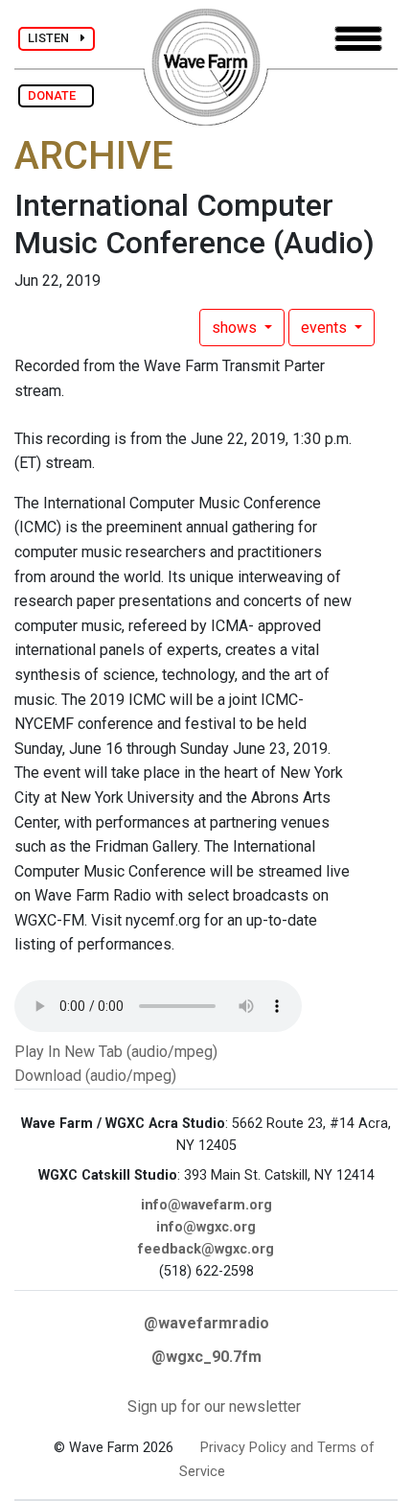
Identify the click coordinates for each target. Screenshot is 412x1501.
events (326, 327)
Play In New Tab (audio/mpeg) (115, 1052)
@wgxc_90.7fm (206, 1357)
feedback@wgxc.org (206, 1249)
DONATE (56, 95)
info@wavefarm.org (206, 1205)
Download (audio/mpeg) (95, 1076)
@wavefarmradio (206, 1323)
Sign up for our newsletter (214, 1406)
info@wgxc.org (206, 1227)
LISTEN (54, 38)
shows (236, 327)
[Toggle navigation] (358, 39)
